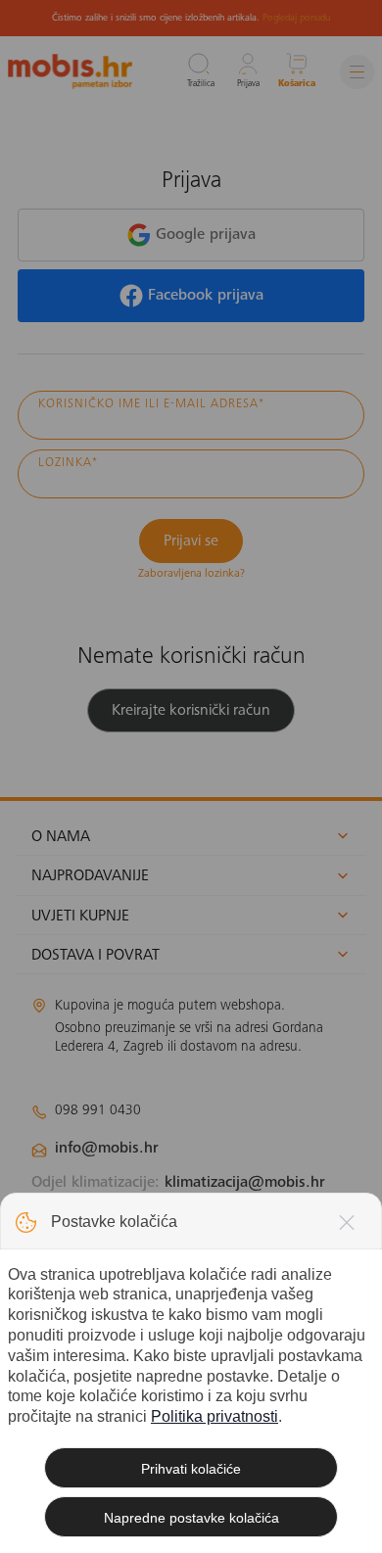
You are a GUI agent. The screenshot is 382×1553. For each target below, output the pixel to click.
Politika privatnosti (214, 1416)
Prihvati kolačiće (191, 1469)
